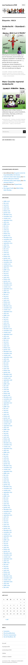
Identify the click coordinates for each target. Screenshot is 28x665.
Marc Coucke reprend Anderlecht (13, 82)
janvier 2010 (7, 574)
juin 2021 (6, 317)
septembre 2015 (8, 448)
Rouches (16, 74)
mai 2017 (6, 410)
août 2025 (6, 222)
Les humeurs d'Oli (9, 5)
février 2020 (7, 347)
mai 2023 (6, 273)
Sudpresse (19, 71)
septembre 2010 (8, 559)
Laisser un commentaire (8, 75)
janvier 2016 (7, 441)
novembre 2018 (8, 376)
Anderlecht (4, 73)
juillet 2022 (7, 292)
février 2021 (7, 325)
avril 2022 (6, 298)
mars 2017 (6, 414)
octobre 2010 (7, 557)
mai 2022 (6, 296)
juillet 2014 (6, 473)
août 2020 (6, 336)
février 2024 (7, 256)
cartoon (19, 73)
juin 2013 (6, 498)
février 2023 (7, 279)
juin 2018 (6, 385)
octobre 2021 (7, 309)
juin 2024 (6, 248)
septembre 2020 (8, 334)
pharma (4, 123)
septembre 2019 (8, 357)
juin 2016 (6, 431)
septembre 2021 (8, 311)
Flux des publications (9, 633)
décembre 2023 (8, 260)
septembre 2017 (8, 403)
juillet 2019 (7, 361)
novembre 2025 (8, 216)
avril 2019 (6, 366)
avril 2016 (6, 435)
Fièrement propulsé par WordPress (9, 662)
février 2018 (7, 393)
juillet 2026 (7, 201)
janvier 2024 (7, 258)
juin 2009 (6, 587)
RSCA (19, 74)
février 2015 (7, 462)
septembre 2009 (8, 581)
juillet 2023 (7, 269)
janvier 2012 (7, 528)
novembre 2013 (8, 488)
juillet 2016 (7, 429)
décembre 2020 (8, 328)
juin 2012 (6, 519)
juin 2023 (6, 271)
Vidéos (4, 653)
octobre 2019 (7, 355)
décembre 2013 (8, 486)
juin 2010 (6, 564)
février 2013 (7, 505)
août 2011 (6, 538)
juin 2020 (6, 340)
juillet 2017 (6, 406)
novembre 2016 (8, 422)
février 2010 (7, 572)
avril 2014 (6, 479)
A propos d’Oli (6, 646)
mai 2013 (6, 500)
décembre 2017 (8, 397)
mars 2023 (6, 277)
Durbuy (23, 120)
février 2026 (7, 210)
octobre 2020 (7, 332)
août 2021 (6, 313)
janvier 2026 (7, 212)
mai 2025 (6, 228)
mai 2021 (6, 319)
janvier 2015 (7, 463)
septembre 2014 (8, 471)
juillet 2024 (7, 247)
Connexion (6, 631)
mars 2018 (6, 391)
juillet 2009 (7, 585)
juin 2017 (6, 408)
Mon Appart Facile (8, 188)
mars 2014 (6, 481)
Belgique (11, 120)
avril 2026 (6, 207)
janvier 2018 (7, 395)
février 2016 (7, 439)
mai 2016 (6, 433)
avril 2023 (6, 275)
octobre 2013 (7, 490)
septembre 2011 (8, 536)
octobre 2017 (7, 401)
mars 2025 (6, 231)
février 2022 (7, 302)
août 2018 (6, 382)
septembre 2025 (8, 220)
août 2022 (6, 290)
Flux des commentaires (10, 635)
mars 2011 (6, 547)
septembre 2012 (8, 515)
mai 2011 (6, 543)
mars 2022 (6, 300)
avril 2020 (6, 344)
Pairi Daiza (18, 122)
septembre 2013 (8, 492)
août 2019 (6, 359)
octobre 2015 (7, 446)
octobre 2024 (7, 241)
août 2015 (6, 450)
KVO (7, 122)
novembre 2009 (8, 578)
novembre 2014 (8, 467)
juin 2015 (6, 454)
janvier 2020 (7, 349)
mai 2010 (6, 566)
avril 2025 (6, 229)
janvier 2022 (7, 304)
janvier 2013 (7, 507)
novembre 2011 (8, 532)
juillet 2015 (6, 452)
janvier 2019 (7, 372)
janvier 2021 (7, 326)
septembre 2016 (8, 425)
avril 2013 (6, 501)
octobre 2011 (7, 534)
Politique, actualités (12, 71)
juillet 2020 (7, 338)
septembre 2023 (8, 266)
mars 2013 (6, 503)
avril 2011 (6, 545)
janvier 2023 (7, 281)
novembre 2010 (8, 555)
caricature (14, 73)
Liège (7, 74)
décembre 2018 (8, 374)
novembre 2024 (8, 239)
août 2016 (6, 427)
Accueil (4, 643)
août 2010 (6, 560)
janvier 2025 (7, 235)
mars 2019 (6, 368)
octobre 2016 (7, 423)
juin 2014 (6, 475)
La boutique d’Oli (6, 650)
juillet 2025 (7, 224)
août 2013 (6, 494)
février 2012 (7, 526)
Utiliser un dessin (7, 656)
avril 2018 (6, 389)
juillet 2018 (6, 384)
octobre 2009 (7, 579)
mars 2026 (6, 209)
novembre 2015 (8, 444)
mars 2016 (6, 437)
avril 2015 (6, 458)
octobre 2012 (7, 513)
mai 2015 (6, 456)
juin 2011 (6, 541)
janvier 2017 (7, 418)
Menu (23, 5)
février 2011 (7, 549)
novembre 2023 (8, 262)
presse (12, 74)
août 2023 (6, 268)
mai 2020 (6, 342)
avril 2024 (6, 252)
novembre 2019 (8, 353)
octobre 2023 (7, 264)
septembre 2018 (8, 380)
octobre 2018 (7, 378)
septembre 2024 (8, 243)
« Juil (7, 619)
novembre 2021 (8, 307)
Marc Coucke (11, 122)
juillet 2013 (6, 496)
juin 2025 (6, 226)
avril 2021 (6, 321)
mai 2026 (6, 205)
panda (23, 122)
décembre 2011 (7, 530)
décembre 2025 (8, 214)
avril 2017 (6, 412)
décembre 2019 (8, 351)
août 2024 (6, 245)
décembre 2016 (8, 420)
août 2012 (6, 517)
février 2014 (7, 482)
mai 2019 (6, 365)
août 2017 (6, 404)
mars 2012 (6, 524)
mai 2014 (6, 477)
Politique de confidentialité (17, 661)
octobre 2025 (7, 218)
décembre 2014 (8, 465)
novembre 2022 (8, 285)
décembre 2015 (8, 442)
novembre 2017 (8, 399)
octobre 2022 (7, 287)
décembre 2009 (8, 576)
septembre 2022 (8, 288)
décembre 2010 (8, 553)
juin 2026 (6, 203)
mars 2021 (6, 323)
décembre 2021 (8, 306)
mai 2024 (6, 250)
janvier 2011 (7, 551)
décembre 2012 (8, 509)
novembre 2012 (8, 511)
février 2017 (7, 416)
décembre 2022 (8, 283)
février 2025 (7, 233)
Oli (9, 74)
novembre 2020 (8, 330)
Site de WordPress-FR (9, 637)
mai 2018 (6, 387)
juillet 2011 (6, 539)
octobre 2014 (7, 469)
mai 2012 (6, 520)
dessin (22, 73)
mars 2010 (6, 570)
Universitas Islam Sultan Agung (12, 176)
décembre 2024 (8, 237)
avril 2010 (6, 568)
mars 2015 (6, 460)
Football (4, 74)
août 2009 (6, 583)
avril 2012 (6, 522)
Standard (23, 74)
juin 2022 (6, 294)
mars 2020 (6, 345)
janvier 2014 (7, 484)
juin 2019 (6, 363)
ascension (10, 73)
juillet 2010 (6, 562)
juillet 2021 (6, 315)
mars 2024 (6, 254)
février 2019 (7, 370)
